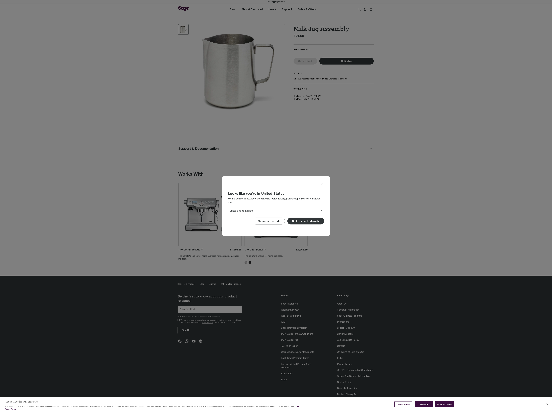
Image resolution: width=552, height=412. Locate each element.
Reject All (424, 404)
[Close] (322, 183)
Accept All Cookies (444, 404)
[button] (305, 221)
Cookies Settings (403, 404)
